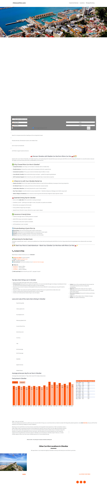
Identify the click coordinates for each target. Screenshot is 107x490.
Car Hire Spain (73, 431)
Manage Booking (90, 3)
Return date (14, 124)
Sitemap (14, 482)
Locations (82, 3)
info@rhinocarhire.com (22, 259)
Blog (13, 479)
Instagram (15, 267)
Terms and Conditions (17, 484)
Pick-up (14, 117)
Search (88, 128)
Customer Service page (38, 262)
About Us (14, 476)
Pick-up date (15, 120)
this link (85, 422)
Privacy (13, 481)
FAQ (13, 478)
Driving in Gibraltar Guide (76, 432)
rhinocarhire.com (19, 3)
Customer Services (73, 3)
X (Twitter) (15, 269)
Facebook (15, 266)
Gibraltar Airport (13, 454)
